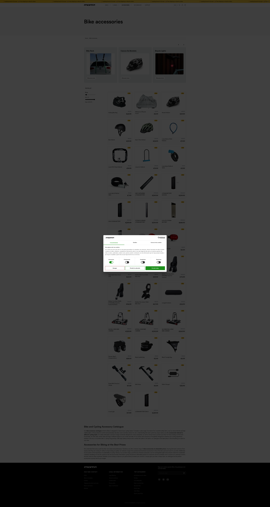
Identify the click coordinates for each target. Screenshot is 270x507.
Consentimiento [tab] (114, 242)
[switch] (127, 262)
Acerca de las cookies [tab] (156, 242)
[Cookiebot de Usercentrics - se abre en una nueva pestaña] (159, 238)
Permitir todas (155, 268)
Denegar (115, 268)
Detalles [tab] (135, 242)
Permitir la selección (135, 268)
